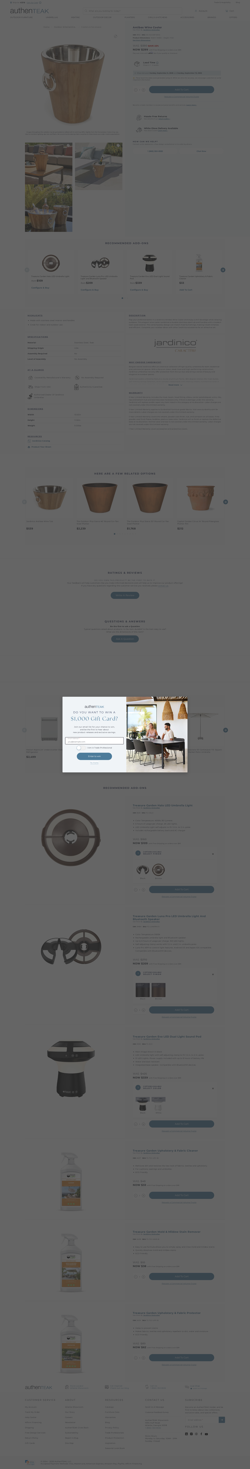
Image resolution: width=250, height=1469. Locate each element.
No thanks (94, 763)
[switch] (81, 748)
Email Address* (74, 738)
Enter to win (94, 756)
